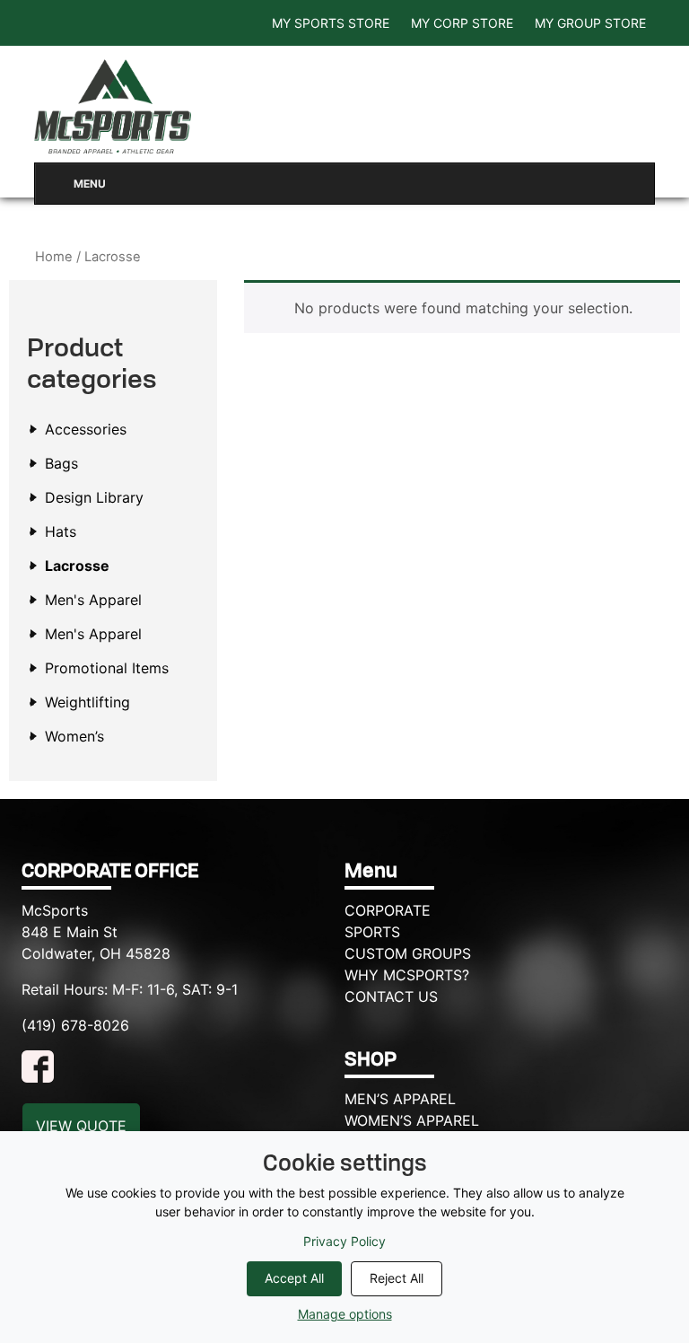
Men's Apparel (93, 600)
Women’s (74, 736)
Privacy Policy (344, 1241)
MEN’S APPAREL (400, 1099)
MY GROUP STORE (590, 23)
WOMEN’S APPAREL (411, 1120)
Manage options (345, 1313)
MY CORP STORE (462, 23)
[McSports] (112, 106)
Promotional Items (107, 668)
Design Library (94, 497)
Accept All (294, 1278)
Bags (61, 463)
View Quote (81, 1126)
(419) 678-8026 (75, 1025)
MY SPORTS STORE (330, 23)
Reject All (396, 1278)
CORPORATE (387, 910)
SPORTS (372, 932)
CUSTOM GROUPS (407, 953)
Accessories (85, 429)
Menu (90, 183)
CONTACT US (391, 996)
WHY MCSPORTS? (406, 975)
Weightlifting (87, 702)
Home (54, 257)
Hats (60, 531)
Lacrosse (77, 566)
